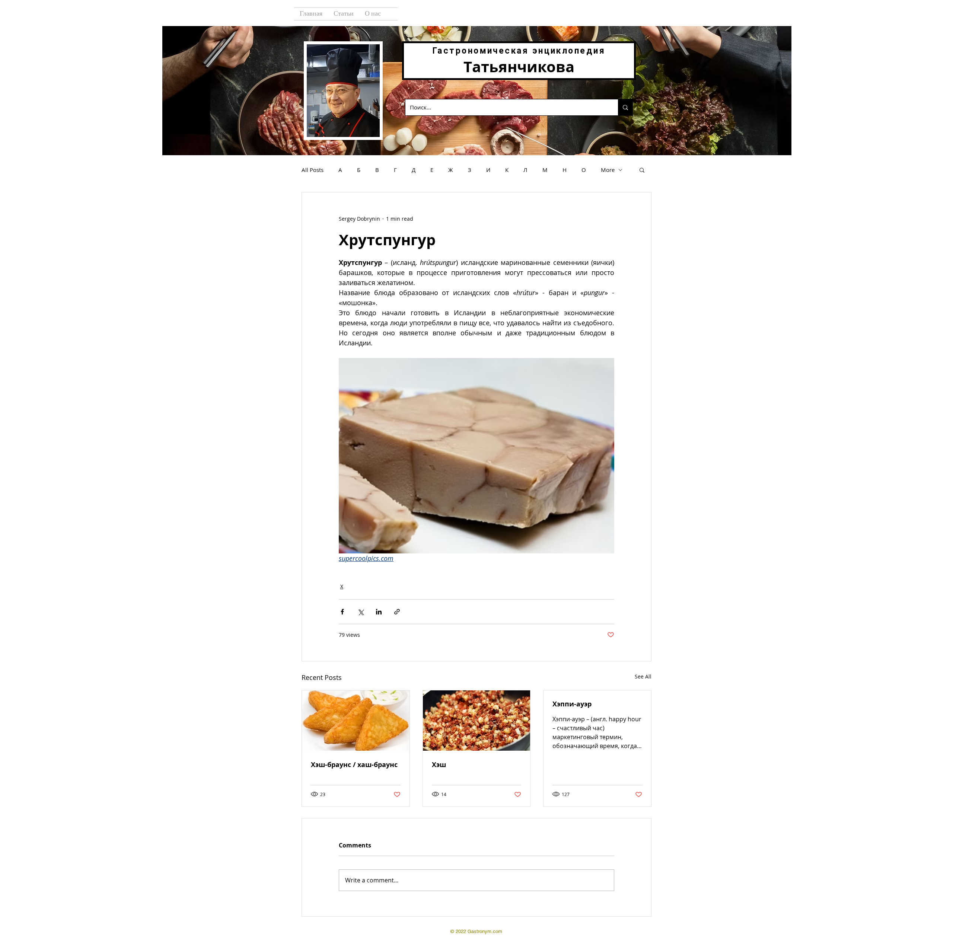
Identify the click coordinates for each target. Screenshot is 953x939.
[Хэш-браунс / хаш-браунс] (355, 720)
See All (643, 676)
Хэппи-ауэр (572, 704)
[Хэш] (476, 720)
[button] (642, 170)
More (608, 169)
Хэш (439, 764)
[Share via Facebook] (342, 611)
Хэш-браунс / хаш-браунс (354, 764)
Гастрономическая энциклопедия (519, 51)
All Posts (312, 169)
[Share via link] (397, 611)
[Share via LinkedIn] (378, 611)
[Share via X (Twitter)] (360, 611)
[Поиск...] (625, 107)
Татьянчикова (518, 66)
